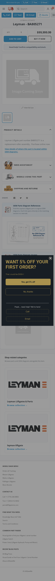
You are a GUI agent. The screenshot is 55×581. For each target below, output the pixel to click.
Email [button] (27, 319)
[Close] (50, 258)
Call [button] (27, 311)
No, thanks (28, 292)
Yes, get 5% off (28, 282)
